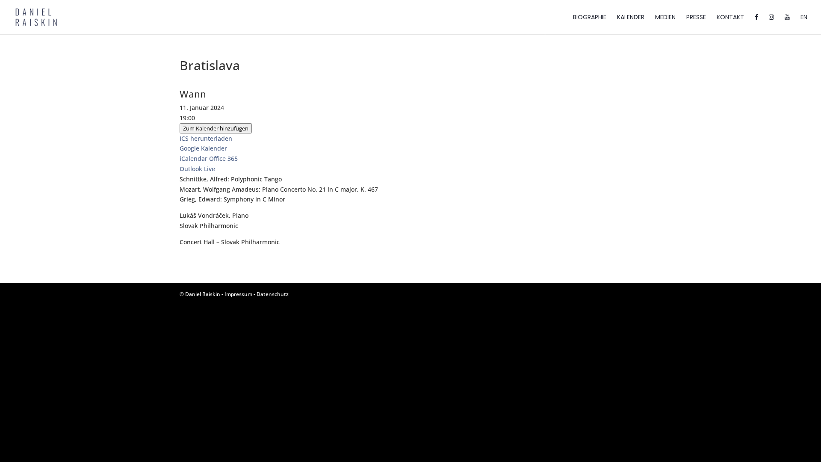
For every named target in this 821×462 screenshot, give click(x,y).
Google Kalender (203, 148)
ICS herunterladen (206, 138)
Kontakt (730, 17)
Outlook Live (197, 169)
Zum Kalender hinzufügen (215, 128)
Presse (696, 17)
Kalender (630, 17)
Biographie (589, 17)
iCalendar (193, 158)
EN (803, 17)
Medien (665, 17)
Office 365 (223, 158)
